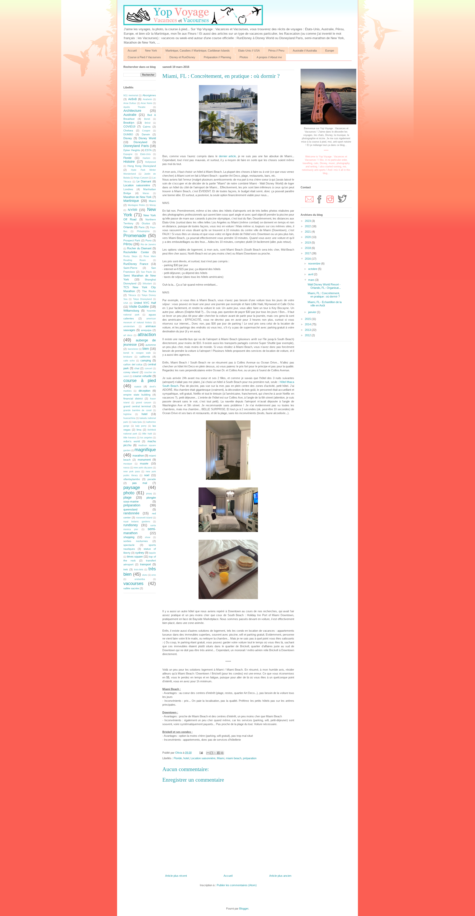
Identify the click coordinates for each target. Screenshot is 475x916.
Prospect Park (131, 240)
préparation (249, 758)
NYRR (132, 210)
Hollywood (150, 162)
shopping (128, 537)
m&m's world (131, 441)
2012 (308, 335)
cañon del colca (132, 364)
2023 (308, 220)
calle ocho (129, 360)
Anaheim (147, 99)
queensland (130, 509)
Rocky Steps (130, 256)
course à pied (139, 380)
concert (148, 368)
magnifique (145, 449)
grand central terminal (137, 406)
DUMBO (128, 134)
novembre (314, 263)
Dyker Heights (131, 150)
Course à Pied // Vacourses (144, 57)
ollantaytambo (131, 479)
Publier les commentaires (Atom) (237, 885)
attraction (147, 334)
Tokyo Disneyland (142, 299)
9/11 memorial (130, 95)
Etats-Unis (145, 154)
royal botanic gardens (136, 521)
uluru (144, 575)
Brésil (147, 123)
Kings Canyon (141, 177)
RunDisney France (135, 263)
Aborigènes (149, 95)
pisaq (149, 493)
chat (136, 368)
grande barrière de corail (137, 410)
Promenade (134, 235)
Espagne (127, 154)
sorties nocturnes (135, 541)
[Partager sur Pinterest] (222, 753)
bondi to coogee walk (137, 353)
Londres (128, 189)
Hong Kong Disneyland (141, 166)
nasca (126, 467)
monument (144, 459)
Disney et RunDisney (182, 57)
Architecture (132, 111)
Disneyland (140, 142)
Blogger (243, 908)
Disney (127, 138)
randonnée (131, 513)
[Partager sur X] (215, 753)
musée (144, 463)
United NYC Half (145, 302)
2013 (308, 329)
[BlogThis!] (211, 753)
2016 (308, 258)
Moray (153, 205)
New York (151, 50)
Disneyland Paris (136, 146)
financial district (133, 398)
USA (125, 303)
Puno (148, 240)
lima (139, 429)
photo (128, 492)
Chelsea (128, 130)
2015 (308, 318)
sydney (139, 552)
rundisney (130, 525)
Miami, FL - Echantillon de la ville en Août (325, 303)
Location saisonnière (203, 758)
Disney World (147, 138)
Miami (220, 758)
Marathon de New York (137, 197)
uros (153, 575)
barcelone (133, 349)
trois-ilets (138, 569)
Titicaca (132, 295)
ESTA (148, 150)
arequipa (146, 330)
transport (145, 564)
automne (150, 344)
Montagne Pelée (136, 205)
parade (152, 479)
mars (311, 279)
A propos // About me (269, 57)
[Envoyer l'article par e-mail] (201, 752)
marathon (138, 455)
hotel (186, 758)
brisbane (127, 357)
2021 (308, 231)
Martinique (131, 201)
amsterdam (129, 326)
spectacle (129, 545)
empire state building (136, 394)
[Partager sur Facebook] (218, 753)
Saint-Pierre (130, 268)
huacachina (129, 418)
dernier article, (228, 156)
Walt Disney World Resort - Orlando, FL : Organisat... (324, 286)
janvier (312, 312)
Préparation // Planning (217, 57)
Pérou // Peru (276, 50)
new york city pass (143, 467)
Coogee (146, 130)
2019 (308, 242)
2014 (308, 324)
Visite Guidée (139, 306)
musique (127, 463)
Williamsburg (131, 310)
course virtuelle (142, 376)
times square (135, 556)
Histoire (129, 161)
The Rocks (149, 291)
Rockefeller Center (136, 252)
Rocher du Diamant (139, 248)
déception (144, 390)
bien (145, 348)
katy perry (140, 426)
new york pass (131, 471)
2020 (308, 237)
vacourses (133, 583)
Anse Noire (146, 103)
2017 (308, 253)
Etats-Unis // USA (249, 50)
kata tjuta (137, 422)
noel (146, 475)
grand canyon (143, 402)
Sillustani (147, 283)
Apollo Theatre (134, 107)
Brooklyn (128, 122)
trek (125, 569)
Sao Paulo (146, 272)
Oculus (146, 223)
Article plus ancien (280, 875)
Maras (146, 193)
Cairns (146, 126)
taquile (152, 553)
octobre (313, 268)
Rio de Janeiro (148, 244)
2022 (308, 226)
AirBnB (132, 99)
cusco (137, 386)
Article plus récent (176, 875)
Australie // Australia (305, 50)
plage (127, 497)
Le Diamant (144, 181)
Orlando (128, 227)
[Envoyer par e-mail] (208, 753)
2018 (308, 247)
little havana (129, 437)
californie (145, 356)
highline (127, 414)
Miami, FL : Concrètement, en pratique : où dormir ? (324, 295)
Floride (178, 758)
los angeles (146, 437)
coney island (130, 372)
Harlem (146, 158)
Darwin (146, 134)
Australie (129, 115)
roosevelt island (144, 517)
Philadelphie (143, 231)
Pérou (127, 244)
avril (311, 274)
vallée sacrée (131, 588)
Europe (329, 50)
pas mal (139, 483)
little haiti (147, 433)
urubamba (140, 579)
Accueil (132, 50)
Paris (142, 227)
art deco (127, 335)
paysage (131, 487)
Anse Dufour (129, 103)
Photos (244, 57)
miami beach (233, 758)
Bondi (147, 119)
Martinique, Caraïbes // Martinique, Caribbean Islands (198, 50)
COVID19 (129, 126)
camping (145, 360)
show (147, 537)
